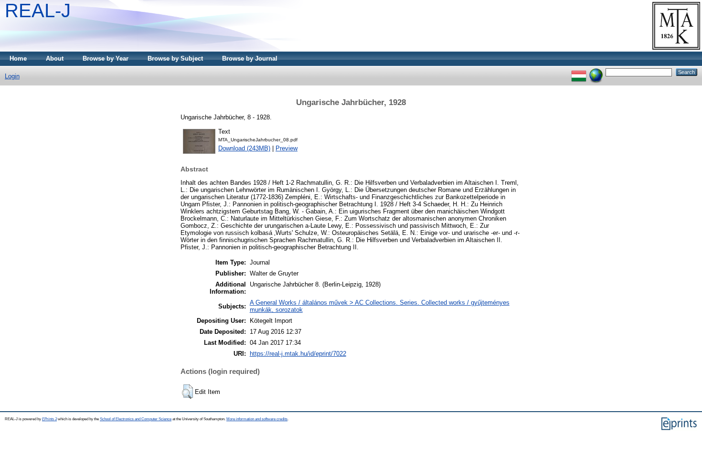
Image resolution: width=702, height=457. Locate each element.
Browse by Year (105, 58)
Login (12, 76)
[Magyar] (578, 71)
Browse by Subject (175, 58)
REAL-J (38, 10)
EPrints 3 (49, 419)
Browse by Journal (249, 58)
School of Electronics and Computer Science (135, 419)
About (55, 58)
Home (18, 58)
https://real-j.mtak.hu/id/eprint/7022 (298, 353)
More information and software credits (256, 419)
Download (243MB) (244, 148)
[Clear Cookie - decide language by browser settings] (596, 71)
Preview (287, 148)
